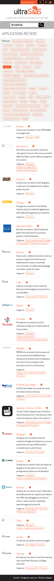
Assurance (19, 45)
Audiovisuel (30, 45)
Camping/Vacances (39, 50)
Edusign (20, 202)
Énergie (16, 67)
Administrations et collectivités (22, 41)
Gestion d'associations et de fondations (36, 76)
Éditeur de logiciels (36, 63)
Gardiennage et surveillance (25, 71)
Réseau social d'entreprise (27, 170)
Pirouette (20, 318)
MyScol (19, 305)
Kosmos (20, 252)
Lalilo (18, 282)
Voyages (25, 119)
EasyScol (20, 179)
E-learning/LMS (21, 63)
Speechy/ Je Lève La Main (28, 407)
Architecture (8, 45)
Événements (27, 67)
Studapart (20, 434)
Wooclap (20, 553)
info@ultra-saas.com (29, 577)
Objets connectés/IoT (43, 97)
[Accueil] (27, 10)
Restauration (8, 106)
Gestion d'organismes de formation (15, 80)
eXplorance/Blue (24, 225)
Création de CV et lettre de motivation (31, 373)
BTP (5, 50)
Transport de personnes (11, 119)
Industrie (7, 93)
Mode (31, 97)
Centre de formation (10, 54)
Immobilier (43, 88)
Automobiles (42, 45)
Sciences (6, 110)
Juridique (32, 93)
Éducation (7, 67)
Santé (46, 106)
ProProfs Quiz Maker (26, 384)
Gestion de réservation (25, 336)
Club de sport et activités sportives (31, 54)
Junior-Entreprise (19, 93)
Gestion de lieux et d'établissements (15, 84)
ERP (37, 137)
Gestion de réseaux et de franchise (14, 88)
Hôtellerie (32, 88)
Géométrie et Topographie (12, 76)
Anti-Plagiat (30, 545)
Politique (33, 101)
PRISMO (20, 348)
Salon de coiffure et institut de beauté (28, 106)
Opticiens (24, 101)
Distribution (8, 63)
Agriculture (40, 41)
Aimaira (19, 126)
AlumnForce (22, 146)
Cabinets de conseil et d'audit (20, 50)
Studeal (19, 461)
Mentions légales (45, 577)
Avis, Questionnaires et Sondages (38, 240)
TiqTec (19, 520)
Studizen (20, 487)
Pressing (43, 101)
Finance (37, 67)
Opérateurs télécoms (10, 101)
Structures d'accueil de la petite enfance (16, 114)
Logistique (22, 97)
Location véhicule (9, 97)
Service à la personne (19, 110)
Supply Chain (37, 114)
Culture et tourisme (32, 58)
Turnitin (19, 537)
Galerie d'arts (8, 71)
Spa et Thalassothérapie (38, 110)
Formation (44, 243)
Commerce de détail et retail (13, 58)
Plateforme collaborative (26, 167)
